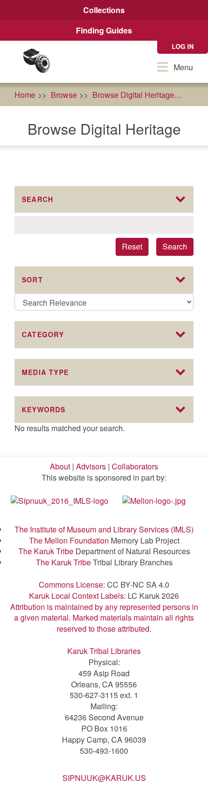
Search (175, 246)
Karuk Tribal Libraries (104, 650)
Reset (132, 246)
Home (25, 94)
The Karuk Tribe (46, 551)
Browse (64, 94)
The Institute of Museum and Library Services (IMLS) (104, 529)
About (60, 466)
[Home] (36, 61)
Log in (182, 46)
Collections (104, 10)
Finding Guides (104, 30)
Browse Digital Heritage (133, 94)
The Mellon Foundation (69, 540)
